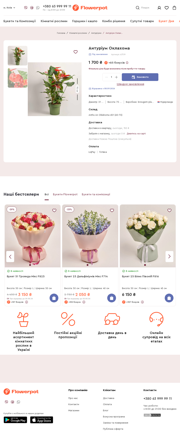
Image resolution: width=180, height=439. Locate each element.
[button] (55, 89)
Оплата (107, 404)
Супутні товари (142, 21)
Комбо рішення (113, 21)
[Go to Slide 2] (17, 78)
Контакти (73, 404)
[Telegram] (32, 8)
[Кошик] (174, 8)
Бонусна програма (114, 416)
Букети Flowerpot (65, 194)
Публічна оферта (113, 429)
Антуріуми (96, 33)
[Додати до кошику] (54, 298)
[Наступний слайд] (10, 256)
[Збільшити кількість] (116, 77)
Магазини (73, 410)
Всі (47, 194)
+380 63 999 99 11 (157, 398)
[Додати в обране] (75, 52)
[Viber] (26, 8)
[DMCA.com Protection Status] (152, 415)
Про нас (73, 398)
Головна (61, 33)
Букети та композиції (96, 194)
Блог (105, 410)
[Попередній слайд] (169, 256)
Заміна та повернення (115, 423)
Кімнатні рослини (54, 21)
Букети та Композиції (20, 21)
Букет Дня (166, 21)
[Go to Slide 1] (17, 55)
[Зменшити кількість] (106, 77)
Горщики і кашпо (84, 21)
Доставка (108, 398)
